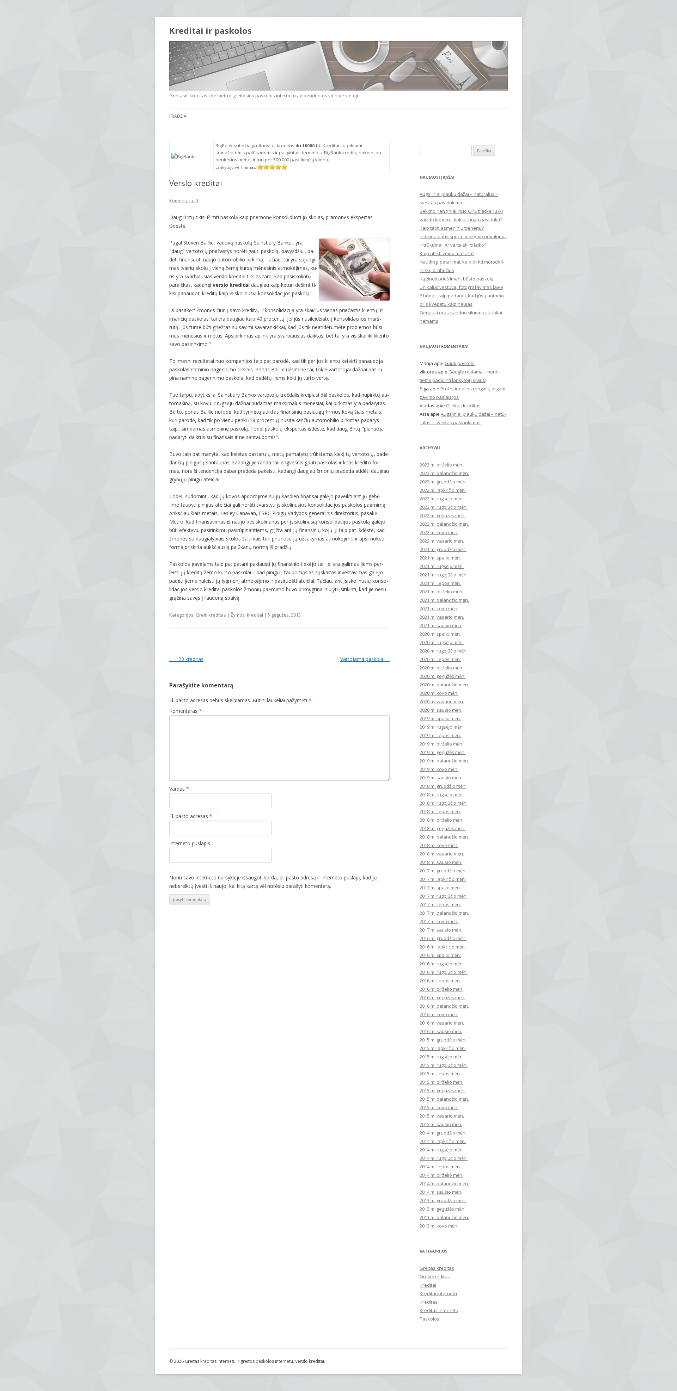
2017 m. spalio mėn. (440, 887)
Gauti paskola (460, 363)
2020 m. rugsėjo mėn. (442, 642)
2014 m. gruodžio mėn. (443, 1133)
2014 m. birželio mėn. (441, 1175)
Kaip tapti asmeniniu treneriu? (452, 228)
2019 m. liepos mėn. (440, 735)
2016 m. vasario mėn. (442, 1023)
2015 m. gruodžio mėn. (443, 1040)
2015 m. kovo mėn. (439, 1107)
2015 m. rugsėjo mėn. (442, 1056)
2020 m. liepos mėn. (440, 659)
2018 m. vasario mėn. (442, 854)
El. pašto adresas (190, 816)
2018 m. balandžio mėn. (444, 837)
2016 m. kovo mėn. (439, 1014)
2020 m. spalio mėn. (440, 634)
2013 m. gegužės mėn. (442, 1209)
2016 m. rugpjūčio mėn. (444, 972)
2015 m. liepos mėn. (440, 1073)
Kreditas (429, 1302)
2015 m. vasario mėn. (442, 1116)
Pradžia (178, 116)
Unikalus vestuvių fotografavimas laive (461, 287)
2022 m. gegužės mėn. (442, 515)
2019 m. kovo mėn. (439, 769)
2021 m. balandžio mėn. (444, 600)
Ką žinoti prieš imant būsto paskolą (456, 279)
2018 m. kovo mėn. (439, 845)
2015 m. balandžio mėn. (444, 1099)
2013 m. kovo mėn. (439, 1226)
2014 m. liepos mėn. (440, 1166)
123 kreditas (186, 659)
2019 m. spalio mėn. (440, 718)
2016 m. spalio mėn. (440, 955)
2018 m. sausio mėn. (441, 862)
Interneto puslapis (189, 843)
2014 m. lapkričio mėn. (443, 1141)
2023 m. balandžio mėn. (444, 473)
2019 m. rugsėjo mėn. (442, 727)
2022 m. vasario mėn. (442, 541)
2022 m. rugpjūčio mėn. (444, 507)
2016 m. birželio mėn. (441, 989)
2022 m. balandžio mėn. (444, 524)
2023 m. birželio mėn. (441, 465)
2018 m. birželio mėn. (441, 820)
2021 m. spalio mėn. (440, 558)
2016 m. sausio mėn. (441, 1031)
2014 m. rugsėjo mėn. (442, 1149)
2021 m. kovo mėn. (439, 608)
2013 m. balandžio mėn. (444, 1217)
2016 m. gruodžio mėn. (443, 938)
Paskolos (429, 1319)
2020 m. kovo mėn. (439, 693)
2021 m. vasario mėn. (442, 617)
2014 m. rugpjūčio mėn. (444, 1158)
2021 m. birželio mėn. (441, 591)
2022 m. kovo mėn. (439, 532)
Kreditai (428, 1285)
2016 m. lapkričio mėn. (443, 947)
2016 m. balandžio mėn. (444, 1006)
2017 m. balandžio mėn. (444, 913)
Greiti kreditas (211, 615)
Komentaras (185, 710)
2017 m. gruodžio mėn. (443, 870)
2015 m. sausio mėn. (441, 1124)
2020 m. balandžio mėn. (444, 684)
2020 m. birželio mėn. (441, 667)
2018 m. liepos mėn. (440, 811)
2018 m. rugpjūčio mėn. (444, 803)
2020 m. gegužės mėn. (442, 676)
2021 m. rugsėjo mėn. (442, 566)
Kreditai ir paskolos (210, 30)
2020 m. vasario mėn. (442, 701)
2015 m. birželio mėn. (441, 1082)
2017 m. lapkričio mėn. (443, 879)
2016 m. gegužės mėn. (442, 997)
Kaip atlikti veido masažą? (447, 253)
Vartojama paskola (365, 659)
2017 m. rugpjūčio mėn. (444, 896)
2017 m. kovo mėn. (439, 921)
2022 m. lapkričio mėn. (443, 490)
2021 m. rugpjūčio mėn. (444, 574)
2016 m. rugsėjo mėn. (442, 963)
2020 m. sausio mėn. (441, 710)
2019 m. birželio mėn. (441, 744)
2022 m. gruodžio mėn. (443, 481)
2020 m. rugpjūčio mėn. (444, 651)
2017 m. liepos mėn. (440, 904)
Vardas (179, 788)
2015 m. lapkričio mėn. (443, 1048)
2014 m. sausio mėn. (441, 1192)
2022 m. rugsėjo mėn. (442, 498)
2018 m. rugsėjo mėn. (442, 794)
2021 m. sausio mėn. (441, 625)
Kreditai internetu (438, 1293)
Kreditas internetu (439, 1310)
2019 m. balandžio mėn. (444, 761)
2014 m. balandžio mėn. (444, 1183)
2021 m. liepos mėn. (440, 583)
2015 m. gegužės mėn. (442, 1090)
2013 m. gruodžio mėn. (443, 1200)
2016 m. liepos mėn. (440, 980)
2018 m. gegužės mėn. (442, 828)
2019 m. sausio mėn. (441, 777)
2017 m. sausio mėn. (441, 930)
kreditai (255, 615)
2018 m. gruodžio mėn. (443, 786)
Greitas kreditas (463, 405)
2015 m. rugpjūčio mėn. (444, 1065)
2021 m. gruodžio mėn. (443, 549)
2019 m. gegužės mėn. (442, 752)
